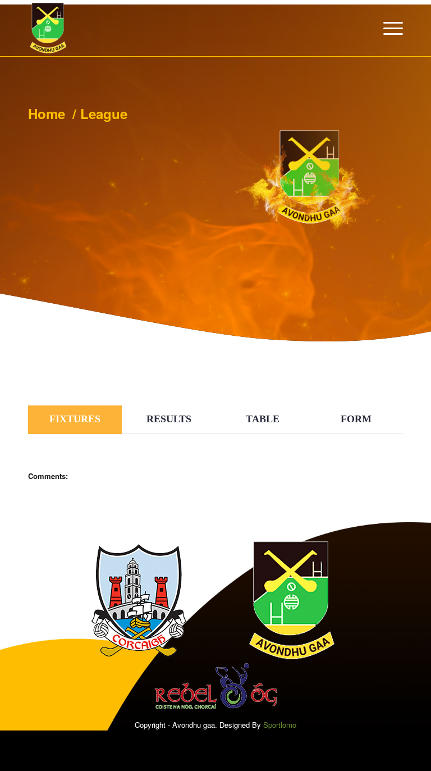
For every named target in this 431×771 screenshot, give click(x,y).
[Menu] (387, 28)
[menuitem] (387, 28)
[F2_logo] (48, 28)
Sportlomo (279, 724)
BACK (382, 375)
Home (46, 113)
